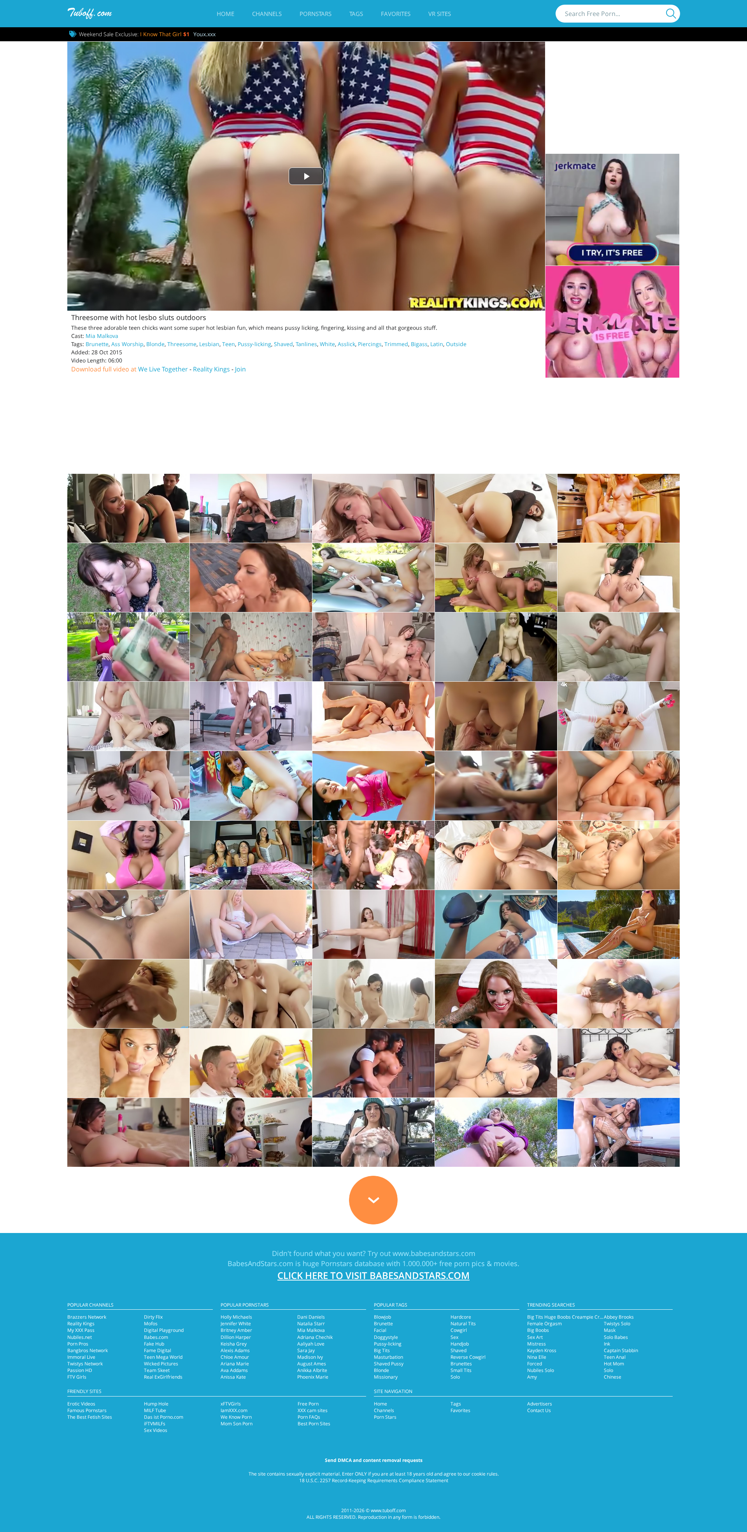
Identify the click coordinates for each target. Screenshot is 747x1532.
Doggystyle (386, 1337)
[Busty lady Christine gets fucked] (619, 785)
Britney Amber (236, 1330)
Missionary (386, 1377)
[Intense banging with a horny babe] (128, 508)
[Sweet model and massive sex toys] (619, 855)
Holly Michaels (236, 1317)
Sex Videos (155, 1430)
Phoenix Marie (312, 1377)
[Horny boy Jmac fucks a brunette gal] (251, 1132)
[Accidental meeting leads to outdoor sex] (373, 785)
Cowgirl (459, 1330)
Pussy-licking (254, 344)
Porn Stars (385, 1417)
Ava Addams (234, 1370)
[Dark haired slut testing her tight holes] (496, 855)
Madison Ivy (310, 1357)
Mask (609, 1330)
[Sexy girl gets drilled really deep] (128, 785)
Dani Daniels (311, 1317)
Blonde (155, 344)
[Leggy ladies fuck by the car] (373, 577)
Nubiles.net (79, 1337)
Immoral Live (81, 1357)
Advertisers (539, 1403)
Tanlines (306, 344)
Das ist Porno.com (163, 1417)
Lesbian (209, 344)
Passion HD (79, 1370)
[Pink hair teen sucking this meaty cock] (496, 716)
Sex (454, 1337)
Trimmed (396, 344)
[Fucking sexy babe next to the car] (373, 1132)
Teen (228, 344)
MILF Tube (155, 1410)
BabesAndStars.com (260, 1263)
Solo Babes (616, 1337)
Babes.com (156, 1337)
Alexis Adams (235, 1350)
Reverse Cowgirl (468, 1357)
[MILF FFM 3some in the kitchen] (619, 508)
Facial (380, 1330)
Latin (436, 344)
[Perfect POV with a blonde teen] (373, 508)
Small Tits (461, 1370)
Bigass (419, 344)
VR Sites (439, 14)
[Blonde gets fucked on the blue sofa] (251, 716)
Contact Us (539, 1410)
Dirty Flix (153, 1317)
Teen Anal (615, 1357)
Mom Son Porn (237, 1423)
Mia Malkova (102, 335)
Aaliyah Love (310, 1343)
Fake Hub (154, 1343)
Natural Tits (463, 1323)
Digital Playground (164, 1330)
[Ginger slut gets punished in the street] (251, 785)
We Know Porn (236, 1417)
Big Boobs (538, 1330)
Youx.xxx (204, 34)
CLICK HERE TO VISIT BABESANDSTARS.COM (373, 1275)
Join (240, 369)
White (327, 344)
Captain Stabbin (621, 1350)
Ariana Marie (235, 1363)
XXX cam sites (313, 1410)
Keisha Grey (234, 1343)
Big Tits (382, 1350)
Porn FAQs (309, 1417)
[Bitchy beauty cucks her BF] (373, 646)
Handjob (460, 1343)
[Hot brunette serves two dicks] (373, 716)
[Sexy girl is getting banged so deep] (619, 646)
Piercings (370, 344)
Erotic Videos (81, 1403)
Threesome (181, 344)
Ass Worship (127, 344)
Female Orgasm (544, 1323)
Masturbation (388, 1357)
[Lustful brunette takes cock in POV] (496, 508)
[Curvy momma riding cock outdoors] (128, 577)
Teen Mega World (163, 1357)
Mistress (536, 1343)
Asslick (346, 344)
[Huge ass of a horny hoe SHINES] (619, 577)
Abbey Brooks (619, 1317)
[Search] (671, 14)
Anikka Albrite (312, 1370)
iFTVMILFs (154, 1423)
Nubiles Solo (540, 1370)
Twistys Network (85, 1363)
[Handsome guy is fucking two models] (251, 993)
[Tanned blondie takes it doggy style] (251, 1063)
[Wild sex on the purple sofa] (373, 1063)
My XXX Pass (81, 1330)
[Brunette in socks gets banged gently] (128, 716)
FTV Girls (76, 1377)
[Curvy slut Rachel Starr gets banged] (619, 1132)
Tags (356, 14)
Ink (607, 1343)
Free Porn (308, 1403)
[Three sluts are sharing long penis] (251, 855)
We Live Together (163, 369)
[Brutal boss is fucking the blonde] (496, 646)
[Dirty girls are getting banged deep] (496, 785)
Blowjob (382, 1317)
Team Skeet (157, 1370)
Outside (456, 344)
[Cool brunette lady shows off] (619, 924)
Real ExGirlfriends (163, 1377)
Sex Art (535, 1337)
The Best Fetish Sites (89, 1417)
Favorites (395, 14)
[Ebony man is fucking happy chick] (496, 993)
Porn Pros (77, 1343)
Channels (267, 14)
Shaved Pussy (388, 1363)
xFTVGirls (231, 1403)
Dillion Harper (236, 1337)
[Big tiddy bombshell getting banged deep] (251, 508)
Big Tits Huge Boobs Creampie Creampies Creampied (585, 1317)
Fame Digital (157, 1350)
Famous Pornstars (87, 1410)
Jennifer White (236, 1323)
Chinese (612, 1377)
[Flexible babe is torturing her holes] (373, 924)
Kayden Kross (541, 1350)
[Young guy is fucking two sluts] (373, 993)
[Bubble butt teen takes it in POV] (128, 646)
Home (225, 14)
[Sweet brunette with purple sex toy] (128, 1132)
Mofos (151, 1323)
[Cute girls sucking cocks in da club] (373, 855)
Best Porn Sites (314, 1423)
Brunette (97, 344)
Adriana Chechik (315, 1337)
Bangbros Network (87, 1350)
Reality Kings (211, 369)
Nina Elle (536, 1357)
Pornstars (315, 14)
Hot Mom (614, 1363)
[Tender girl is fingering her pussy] (128, 993)
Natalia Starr (311, 1323)
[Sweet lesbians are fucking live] (619, 1063)
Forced (534, 1363)
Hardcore (461, 1317)
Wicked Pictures (161, 1363)
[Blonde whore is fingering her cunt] (251, 924)
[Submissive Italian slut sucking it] (128, 1063)
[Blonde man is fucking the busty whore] (496, 1063)
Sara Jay (306, 1350)
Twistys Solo (617, 1323)
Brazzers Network (86, 1317)
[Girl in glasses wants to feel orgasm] (251, 646)
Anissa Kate (233, 1377)
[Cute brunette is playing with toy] (496, 924)
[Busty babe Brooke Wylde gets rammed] (496, 1132)
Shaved (283, 344)
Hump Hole (156, 1403)
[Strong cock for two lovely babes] (619, 993)
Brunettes (461, 1363)
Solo (455, 1377)
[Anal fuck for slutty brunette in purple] (128, 855)
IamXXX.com (234, 1410)
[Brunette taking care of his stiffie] (251, 577)
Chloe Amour (235, 1357)
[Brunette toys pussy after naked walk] (128, 924)
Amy (532, 1377)
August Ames (311, 1363)
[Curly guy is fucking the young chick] (619, 716)
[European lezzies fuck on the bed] (496, 577)
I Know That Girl (164, 34)
